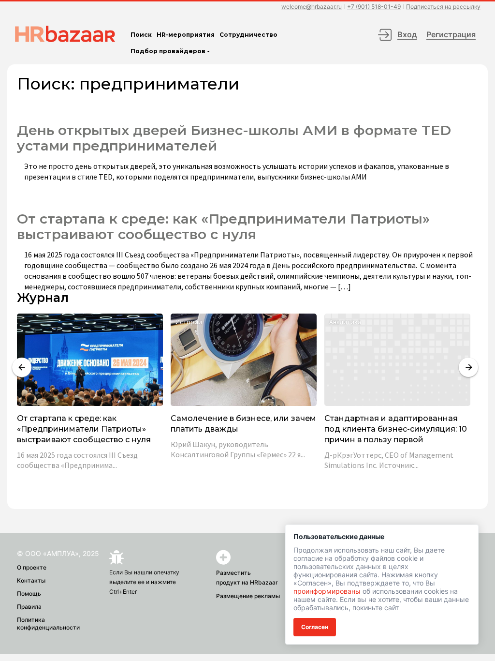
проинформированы (327, 591)
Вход (407, 34)
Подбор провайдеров (168, 51)
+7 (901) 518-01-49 (374, 7)
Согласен (314, 627)
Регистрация (451, 34)
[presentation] (21, 367)
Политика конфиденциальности (48, 623)
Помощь (29, 593)
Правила (29, 606)
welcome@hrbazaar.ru (311, 7)
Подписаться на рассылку (443, 7)
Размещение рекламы (248, 596)
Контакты (31, 580)
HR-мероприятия (186, 34)
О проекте (31, 567)
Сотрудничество (248, 34)
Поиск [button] (141, 34)
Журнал (43, 298)
